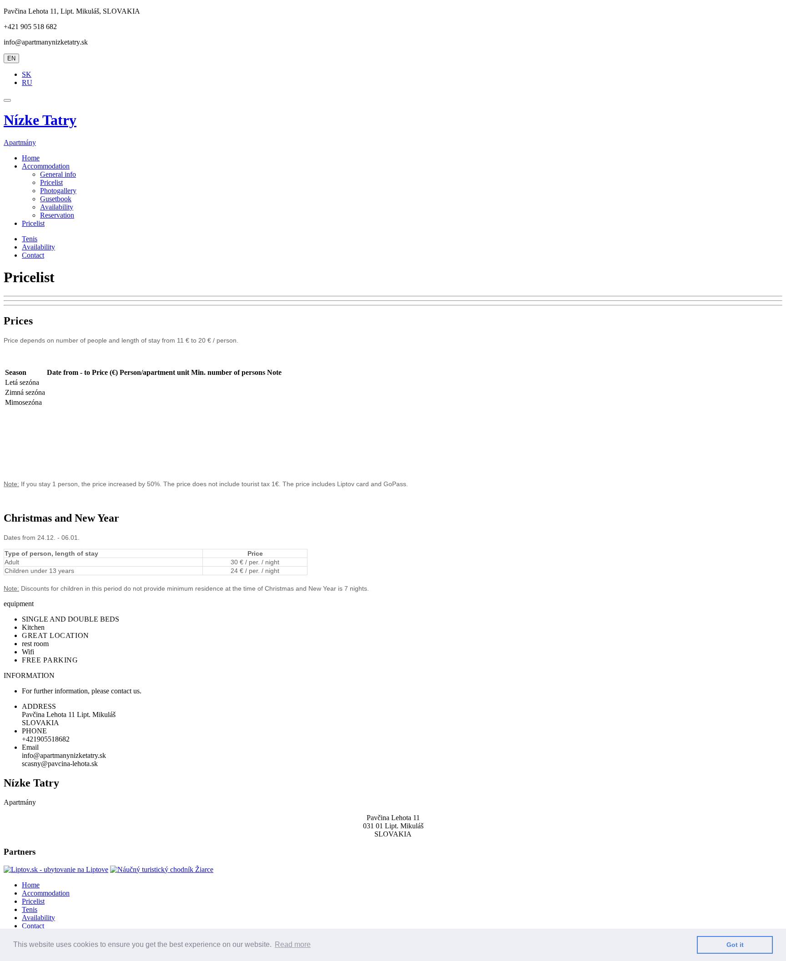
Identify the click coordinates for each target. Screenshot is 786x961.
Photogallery (58, 190)
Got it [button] (735, 944)
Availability (56, 207)
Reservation (57, 215)
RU (27, 82)
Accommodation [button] (46, 166)
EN (11, 58)
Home (31, 158)
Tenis (29, 239)
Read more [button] (293, 944)
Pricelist (51, 182)
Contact (33, 255)
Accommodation (46, 893)
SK (26, 74)
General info (58, 174)
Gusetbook (55, 199)
